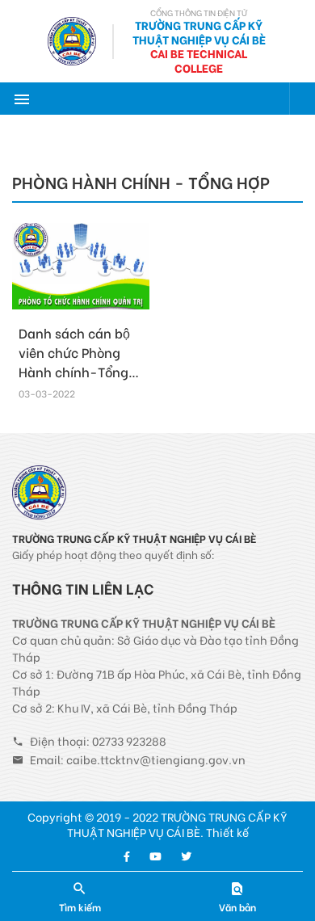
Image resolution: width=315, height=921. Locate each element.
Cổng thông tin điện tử (198, 12)
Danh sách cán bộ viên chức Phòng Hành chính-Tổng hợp (74, 361)
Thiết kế (227, 831)
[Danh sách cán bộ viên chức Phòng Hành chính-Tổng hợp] (80, 266)
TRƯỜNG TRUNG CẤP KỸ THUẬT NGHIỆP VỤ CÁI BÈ (199, 32)
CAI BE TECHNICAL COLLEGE (198, 60)
